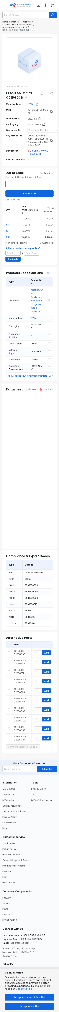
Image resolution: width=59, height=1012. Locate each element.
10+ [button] (7, 224)
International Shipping (13, 865)
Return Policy (9, 849)
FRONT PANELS (9, 920)
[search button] (53, 15)
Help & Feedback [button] (15, 375)
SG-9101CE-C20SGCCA (20, 719)
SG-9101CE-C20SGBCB (20, 662)
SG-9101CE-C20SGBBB (20, 671)
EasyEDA (6, 897)
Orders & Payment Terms (15, 860)
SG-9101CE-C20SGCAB (20, 652)
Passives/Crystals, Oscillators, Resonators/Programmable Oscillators (37, 300)
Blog (4, 828)
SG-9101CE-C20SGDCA (20, 681)
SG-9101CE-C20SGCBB (20, 729)
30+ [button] (7, 230)
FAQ (4, 876)
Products (15, 22)
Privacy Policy (9, 817)
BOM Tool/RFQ (38, 789)
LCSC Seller (8, 800)
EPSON (31, 104)
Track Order (8, 843)
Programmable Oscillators (14, 27)
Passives (27, 22)
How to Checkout (11, 854)
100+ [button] (7, 236)
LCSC (5, 908)
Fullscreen (31, 389)
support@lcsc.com (19, 942)
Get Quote (13, 259)
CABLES (6, 914)
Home (5, 22)
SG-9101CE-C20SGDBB (20, 700)
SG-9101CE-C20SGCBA (20, 738)
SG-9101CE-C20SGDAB (20, 710)
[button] (4, 5)
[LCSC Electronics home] (20, 5)
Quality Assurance (12, 805)
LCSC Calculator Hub (42, 800)
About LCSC (8, 789)
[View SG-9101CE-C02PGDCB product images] (29, 60)
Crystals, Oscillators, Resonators (17, 24)
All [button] (48, 272)
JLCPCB (6, 903)
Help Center (8, 882)
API (32, 794)
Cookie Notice (9, 822)
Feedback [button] (7, 871)
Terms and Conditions (14, 811)
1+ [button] (6, 218)
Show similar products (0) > (38, 375)
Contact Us (8, 794)
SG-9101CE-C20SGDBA (20, 690)
